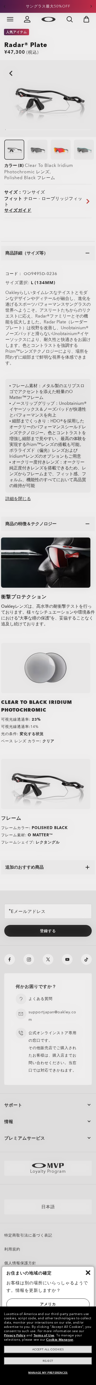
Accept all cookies (48, 1349)
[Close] (88, 1272)
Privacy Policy (14, 1335)
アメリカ (48, 1304)
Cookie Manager (59, 1339)
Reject (48, 1361)
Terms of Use (44, 1335)
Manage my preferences (48, 1373)
